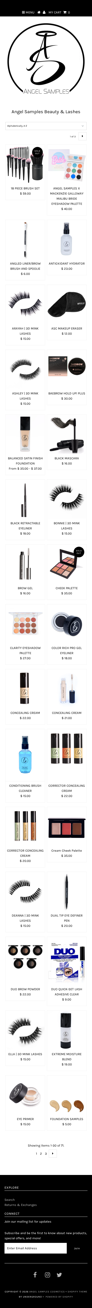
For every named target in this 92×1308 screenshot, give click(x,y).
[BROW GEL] (25, 564)
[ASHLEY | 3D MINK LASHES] (25, 369)
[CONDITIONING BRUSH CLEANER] (25, 755)
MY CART (59, 12)
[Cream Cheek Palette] (66, 826)
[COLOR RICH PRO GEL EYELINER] (66, 624)
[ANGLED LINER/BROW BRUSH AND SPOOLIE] (25, 239)
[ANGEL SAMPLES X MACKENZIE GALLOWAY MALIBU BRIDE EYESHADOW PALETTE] (66, 164)
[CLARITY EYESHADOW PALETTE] (25, 624)
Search (9, 1200)
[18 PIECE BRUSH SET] (25, 164)
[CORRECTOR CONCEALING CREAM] (66, 748)
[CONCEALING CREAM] (25, 689)
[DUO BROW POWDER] (25, 956)
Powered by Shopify (59, 1296)
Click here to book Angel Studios (46, 4)
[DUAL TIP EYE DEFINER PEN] (66, 891)
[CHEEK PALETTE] (66, 564)
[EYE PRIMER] (25, 1095)
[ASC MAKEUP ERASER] (66, 304)
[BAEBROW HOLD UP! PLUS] (66, 367)
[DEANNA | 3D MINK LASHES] (25, 891)
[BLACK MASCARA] (66, 434)
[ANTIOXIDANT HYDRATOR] (66, 239)
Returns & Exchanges (20, 1205)
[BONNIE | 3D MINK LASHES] (66, 499)
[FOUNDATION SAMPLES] (66, 1095)
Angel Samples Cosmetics (47, 1291)
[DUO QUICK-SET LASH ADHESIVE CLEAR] (66, 961)
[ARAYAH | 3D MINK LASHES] (25, 304)
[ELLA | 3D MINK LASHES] (25, 1030)
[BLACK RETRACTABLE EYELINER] (25, 499)
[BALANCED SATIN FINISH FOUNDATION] (25, 434)
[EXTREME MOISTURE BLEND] (66, 1030)
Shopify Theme (77, 1291)
